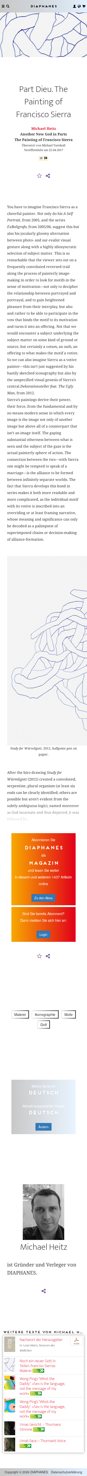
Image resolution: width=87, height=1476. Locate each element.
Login (43, 934)
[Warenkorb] (83, 6)
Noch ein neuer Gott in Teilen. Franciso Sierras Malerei (38, 1366)
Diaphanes (43, 6)
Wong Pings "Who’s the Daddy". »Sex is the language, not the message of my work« (42, 1386)
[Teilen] (47, 176)
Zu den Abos (43, 898)
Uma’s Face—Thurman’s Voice (43, 1440)
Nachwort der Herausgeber (41, 1339)
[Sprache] (79, 6)
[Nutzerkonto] (74, 6)
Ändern (43, 1127)
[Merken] (39, 176)
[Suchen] (7, 6)
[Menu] (3, 6)
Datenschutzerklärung (66, 1472)
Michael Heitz (43, 129)
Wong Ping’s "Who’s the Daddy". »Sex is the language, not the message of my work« (42, 1409)
